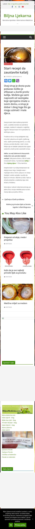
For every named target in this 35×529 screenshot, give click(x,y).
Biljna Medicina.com (8, 415)
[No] (33, 519)
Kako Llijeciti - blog (8, 418)
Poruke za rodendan (8, 457)
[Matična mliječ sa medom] (17, 285)
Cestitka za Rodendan (9, 454)
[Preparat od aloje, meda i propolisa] (17, 219)
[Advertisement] (17, 383)
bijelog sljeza (11, 163)
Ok (11, 525)
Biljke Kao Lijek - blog (9, 420)
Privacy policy (20, 525)
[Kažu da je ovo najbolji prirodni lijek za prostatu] (17, 252)
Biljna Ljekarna (17, 15)
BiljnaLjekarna (18, 76)
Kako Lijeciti (6, 430)
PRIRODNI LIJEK (8, 63)
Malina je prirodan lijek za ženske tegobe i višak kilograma (18, 205)
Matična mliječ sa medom (15, 303)
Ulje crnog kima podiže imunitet (18, 4)
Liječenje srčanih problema (14, 199)
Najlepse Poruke (7, 452)
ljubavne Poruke (7, 450)
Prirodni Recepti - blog (9, 423)
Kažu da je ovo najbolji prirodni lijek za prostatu (15, 271)
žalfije (27, 161)
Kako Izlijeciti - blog (8, 425)
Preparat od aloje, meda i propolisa (15, 238)
